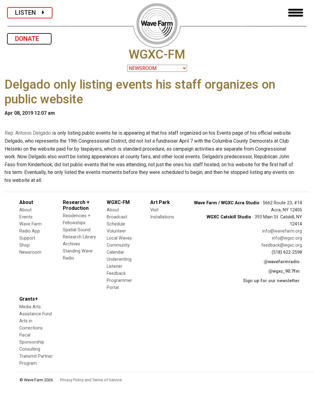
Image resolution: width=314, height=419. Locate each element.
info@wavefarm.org (282, 231)
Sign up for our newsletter (271, 280)
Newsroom (30, 252)
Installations (162, 217)
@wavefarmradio (282, 261)
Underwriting (119, 259)
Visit (154, 210)
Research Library (79, 237)
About (25, 210)
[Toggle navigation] (295, 12)
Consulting (29, 349)
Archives (71, 244)
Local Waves (119, 238)
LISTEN (28, 12)
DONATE (29, 38)
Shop (24, 245)
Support (27, 238)
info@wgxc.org (287, 238)
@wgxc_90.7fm (284, 271)
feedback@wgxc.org (281, 245)
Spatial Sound (76, 230)
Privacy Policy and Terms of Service (91, 380)
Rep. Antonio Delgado (28, 133)
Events (26, 217)
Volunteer (116, 231)
